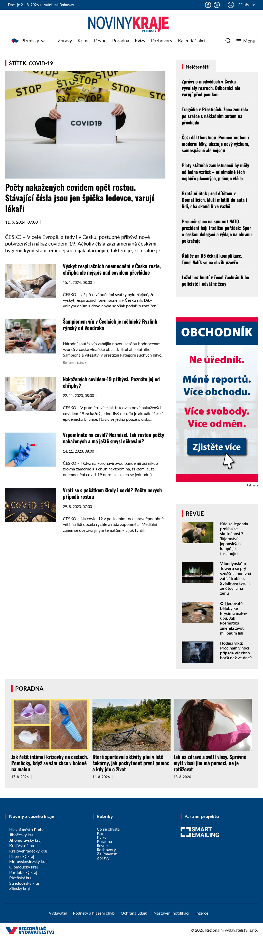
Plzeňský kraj (21, 877)
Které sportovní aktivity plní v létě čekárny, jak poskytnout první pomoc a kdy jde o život (130, 763)
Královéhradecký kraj (28, 850)
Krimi (83, 40)
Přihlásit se (246, 5)
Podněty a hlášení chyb (94, 912)
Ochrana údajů (134, 912)
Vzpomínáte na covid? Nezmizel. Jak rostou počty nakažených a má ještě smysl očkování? (113, 438)
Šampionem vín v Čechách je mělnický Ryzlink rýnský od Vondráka (110, 324)
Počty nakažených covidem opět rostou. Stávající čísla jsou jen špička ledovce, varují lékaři (79, 197)
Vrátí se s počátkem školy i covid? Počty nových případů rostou (112, 493)
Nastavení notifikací (171, 912)
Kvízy (140, 40)
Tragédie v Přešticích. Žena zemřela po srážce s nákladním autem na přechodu (215, 115)
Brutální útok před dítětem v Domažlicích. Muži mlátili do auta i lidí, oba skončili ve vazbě (214, 199)
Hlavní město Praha (26, 829)
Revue (100, 40)
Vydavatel (58, 912)
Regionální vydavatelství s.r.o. (231, 929)
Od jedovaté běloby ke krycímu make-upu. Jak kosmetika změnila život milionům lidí (233, 618)
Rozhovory (161, 40)
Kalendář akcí (191, 40)
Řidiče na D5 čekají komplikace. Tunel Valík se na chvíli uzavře (212, 258)
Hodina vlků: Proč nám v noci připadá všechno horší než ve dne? (236, 650)
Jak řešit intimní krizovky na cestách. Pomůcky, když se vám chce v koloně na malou (49, 763)
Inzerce (201, 912)
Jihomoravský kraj (25, 840)
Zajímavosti (107, 853)
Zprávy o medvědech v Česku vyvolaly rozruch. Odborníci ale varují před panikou (211, 88)
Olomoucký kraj (23, 866)
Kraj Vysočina (21, 845)
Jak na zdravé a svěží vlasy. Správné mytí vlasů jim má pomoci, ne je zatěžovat (210, 763)
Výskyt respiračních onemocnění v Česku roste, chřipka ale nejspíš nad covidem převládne (112, 269)
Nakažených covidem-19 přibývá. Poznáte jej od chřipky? (111, 382)
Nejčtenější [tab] (197, 67)
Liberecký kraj (21, 856)
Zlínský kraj (19, 888)
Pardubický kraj (23, 872)
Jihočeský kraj (21, 834)
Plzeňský (30, 40)
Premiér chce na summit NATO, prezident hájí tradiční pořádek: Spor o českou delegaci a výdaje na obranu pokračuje (217, 231)
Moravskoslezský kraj (28, 861)
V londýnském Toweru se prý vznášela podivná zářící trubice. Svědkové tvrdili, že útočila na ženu (235, 578)
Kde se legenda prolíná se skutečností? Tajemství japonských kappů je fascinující (234, 538)
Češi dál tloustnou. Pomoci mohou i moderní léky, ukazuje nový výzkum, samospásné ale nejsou (215, 144)
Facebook (208, 5)
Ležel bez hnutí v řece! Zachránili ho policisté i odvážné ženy (215, 280)
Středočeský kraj (24, 883)
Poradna (120, 40)
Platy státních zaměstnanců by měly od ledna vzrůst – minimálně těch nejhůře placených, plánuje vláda (215, 171)
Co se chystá (108, 828)
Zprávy (65, 40)
